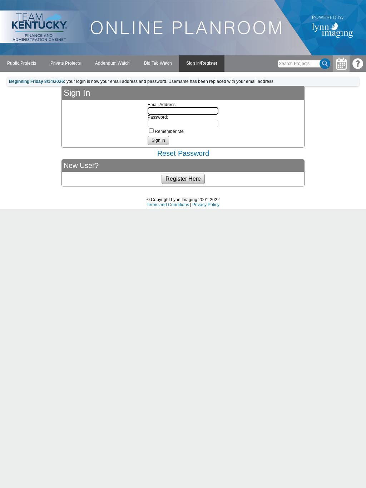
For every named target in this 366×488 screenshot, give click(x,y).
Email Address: (162, 104)
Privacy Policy (205, 204)
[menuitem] (21, 63)
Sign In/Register (201, 63)
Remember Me (169, 131)
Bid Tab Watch (158, 63)
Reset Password (183, 153)
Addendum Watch (112, 63)
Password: (158, 117)
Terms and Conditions (168, 204)
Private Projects (65, 63)
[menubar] (112, 63)
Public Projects (21, 63)
